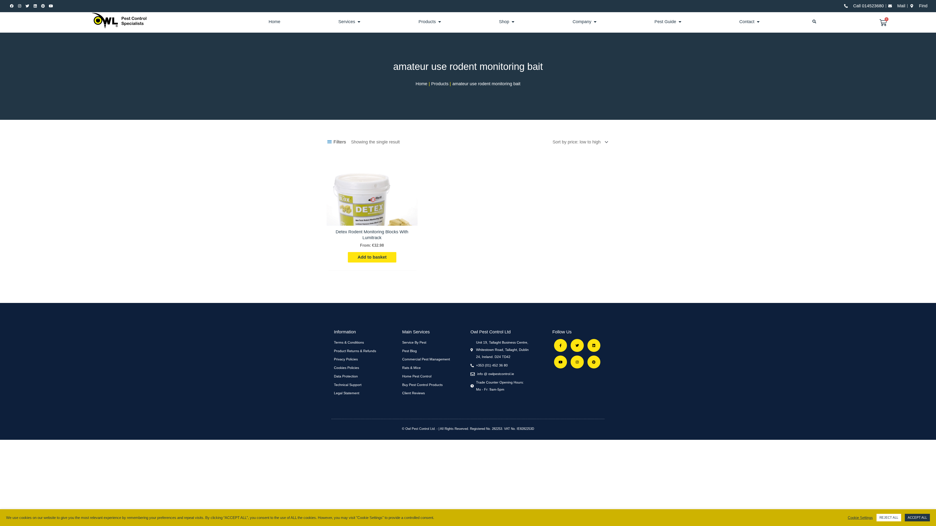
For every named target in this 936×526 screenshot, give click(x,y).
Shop (504, 21)
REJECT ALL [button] (888, 517)
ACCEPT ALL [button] (917, 517)
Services (346, 21)
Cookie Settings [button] (860, 518)
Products (427, 21)
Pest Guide (665, 21)
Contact (746, 21)
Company (582, 21)
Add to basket (372, 257)
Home (274, 21)
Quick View (372, 220)
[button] (814, 21)
